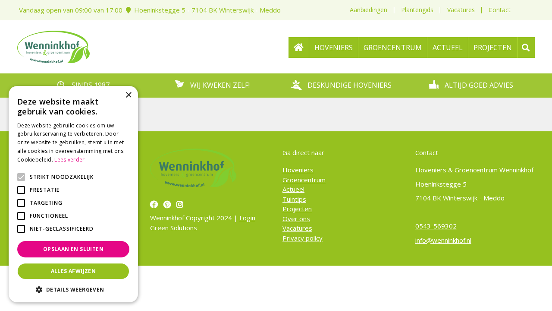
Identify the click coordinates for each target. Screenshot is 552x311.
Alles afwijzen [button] (73, 271)
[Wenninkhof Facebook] (155, 204)
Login (247, 217)
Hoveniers (298, 169)
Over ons (296, 218)
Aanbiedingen (368, 10)
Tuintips (294, 199)
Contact (500, 10)
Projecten (297, 208)
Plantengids (417, 10)
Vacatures (461, 10)
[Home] (299, 47)
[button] (73, 289)
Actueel (293, 189)
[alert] (73, 194)
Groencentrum (304, 179)
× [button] (128, 95)
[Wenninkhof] (53, 45)
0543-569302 (436, 226)
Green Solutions (173, 227)
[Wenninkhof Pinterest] (168, 204)
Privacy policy (302, 238)
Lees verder (69, 159)
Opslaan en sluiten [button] (73, 249)
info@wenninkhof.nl (443, 240)
